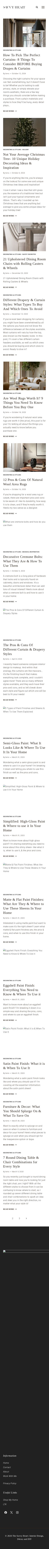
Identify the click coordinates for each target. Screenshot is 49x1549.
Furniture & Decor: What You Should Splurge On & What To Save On (22, 1111)
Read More (10, 111)
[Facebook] (5, 1512)
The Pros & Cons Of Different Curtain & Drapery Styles (24, 649)
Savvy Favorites (29, 254)
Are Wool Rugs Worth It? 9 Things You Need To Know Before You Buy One (23, 402)
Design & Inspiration (30, 552)
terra (7, 74)
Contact (7, 1467)
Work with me (10, 1476)
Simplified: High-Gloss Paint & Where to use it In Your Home (24, 825)
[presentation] (24, 33)
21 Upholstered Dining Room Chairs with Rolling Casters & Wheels (24, 263)
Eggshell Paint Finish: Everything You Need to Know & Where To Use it (22, 990)
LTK (5, 1504)
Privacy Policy (9, 1483)
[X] (11, 1512)
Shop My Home (10, 1500)
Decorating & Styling (12, 50)
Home (6, 1463)
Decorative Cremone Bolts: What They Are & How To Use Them (23, 561)
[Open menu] (43, 7)
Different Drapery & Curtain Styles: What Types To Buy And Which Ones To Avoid (24, 304)
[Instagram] (17, 1512)
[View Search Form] (37, 7)
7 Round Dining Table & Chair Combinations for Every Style (21, 1162)
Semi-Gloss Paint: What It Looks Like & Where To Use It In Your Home (24, 747)
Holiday (25, 149)
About (6, 1471)
